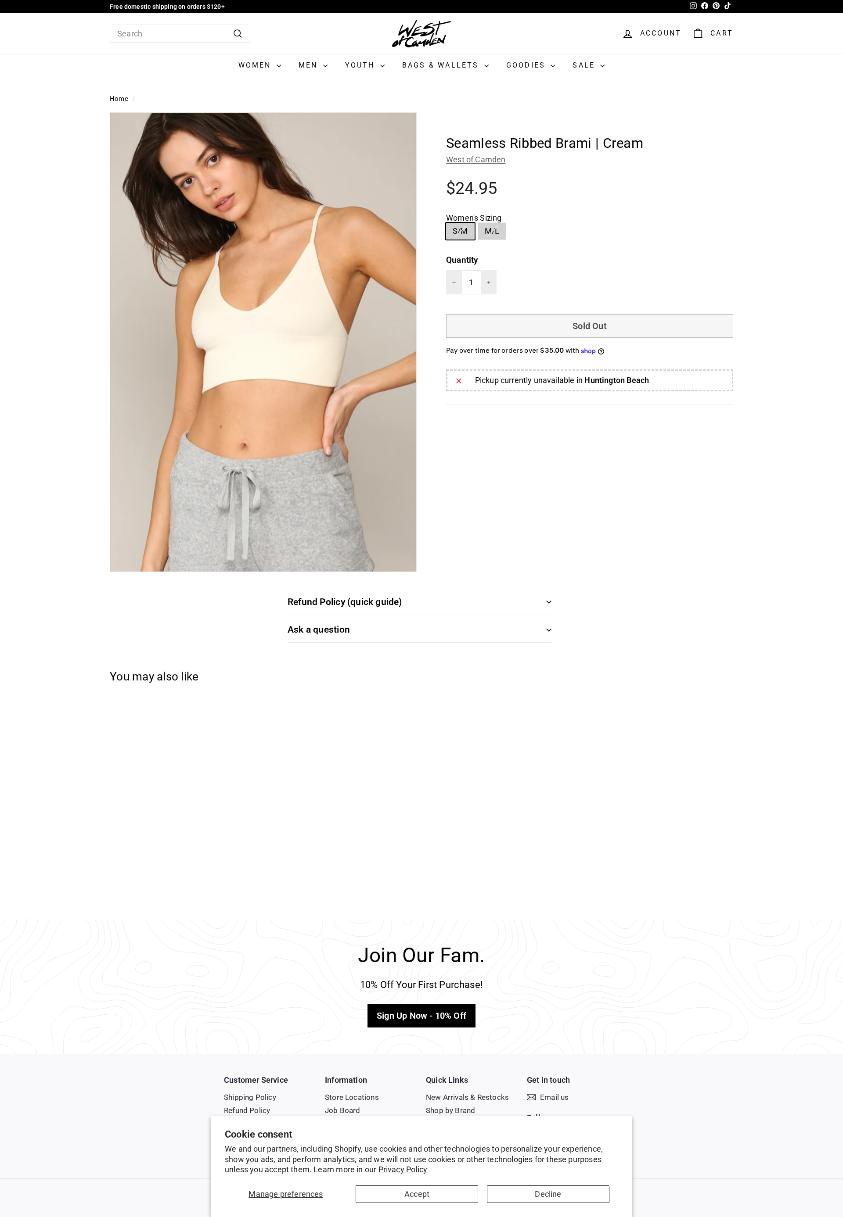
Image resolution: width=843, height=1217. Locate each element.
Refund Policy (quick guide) (345, 602)
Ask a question (319, 629)
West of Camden (476, 160)
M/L (495, 233)
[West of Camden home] (421, 33)
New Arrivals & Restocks (467, 1097)
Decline (548, 1194)
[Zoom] (263, 342)
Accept (416, 1194)
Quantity (462, 260)
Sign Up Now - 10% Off (421, 1015)
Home (119, 99)
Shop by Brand (450, 1110)
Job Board (342, 1110)
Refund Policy (247, 1110)
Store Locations (352, 1097)
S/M (464, 233)
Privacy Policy (403, 1169)
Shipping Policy (250, 1097)
